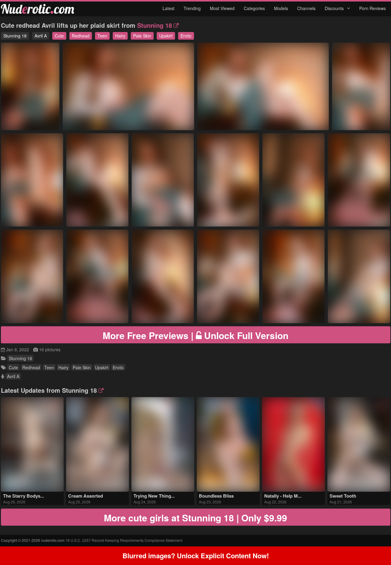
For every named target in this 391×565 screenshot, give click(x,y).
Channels (306, 8)
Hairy (120, 36)
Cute (59, 36)
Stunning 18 (154, 25)
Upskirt (166, 36)
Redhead (81, 36)
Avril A (41, 36)
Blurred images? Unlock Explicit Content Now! (195, 555)
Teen (102, 36)
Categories (254, 8)
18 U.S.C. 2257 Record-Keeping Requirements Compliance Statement (123, 540)
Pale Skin (142, 36)
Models (281, 8)
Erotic (186, 36)
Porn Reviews (372, 8)
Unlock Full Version (195, 335)
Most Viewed (222, 8)
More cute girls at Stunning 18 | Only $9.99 (195, 517)
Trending (192, 8)
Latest (168, 8)
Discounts (335, 8)
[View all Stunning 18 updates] (100, 390)
